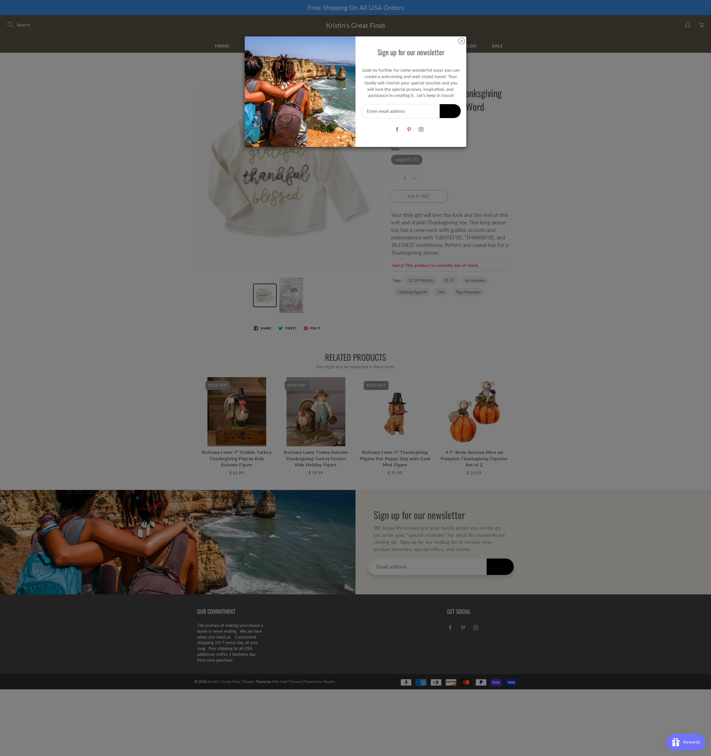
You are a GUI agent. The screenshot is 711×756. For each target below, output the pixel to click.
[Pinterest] (409, 129)
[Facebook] (397, 129)
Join (450, 111)
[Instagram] (421, 129)
